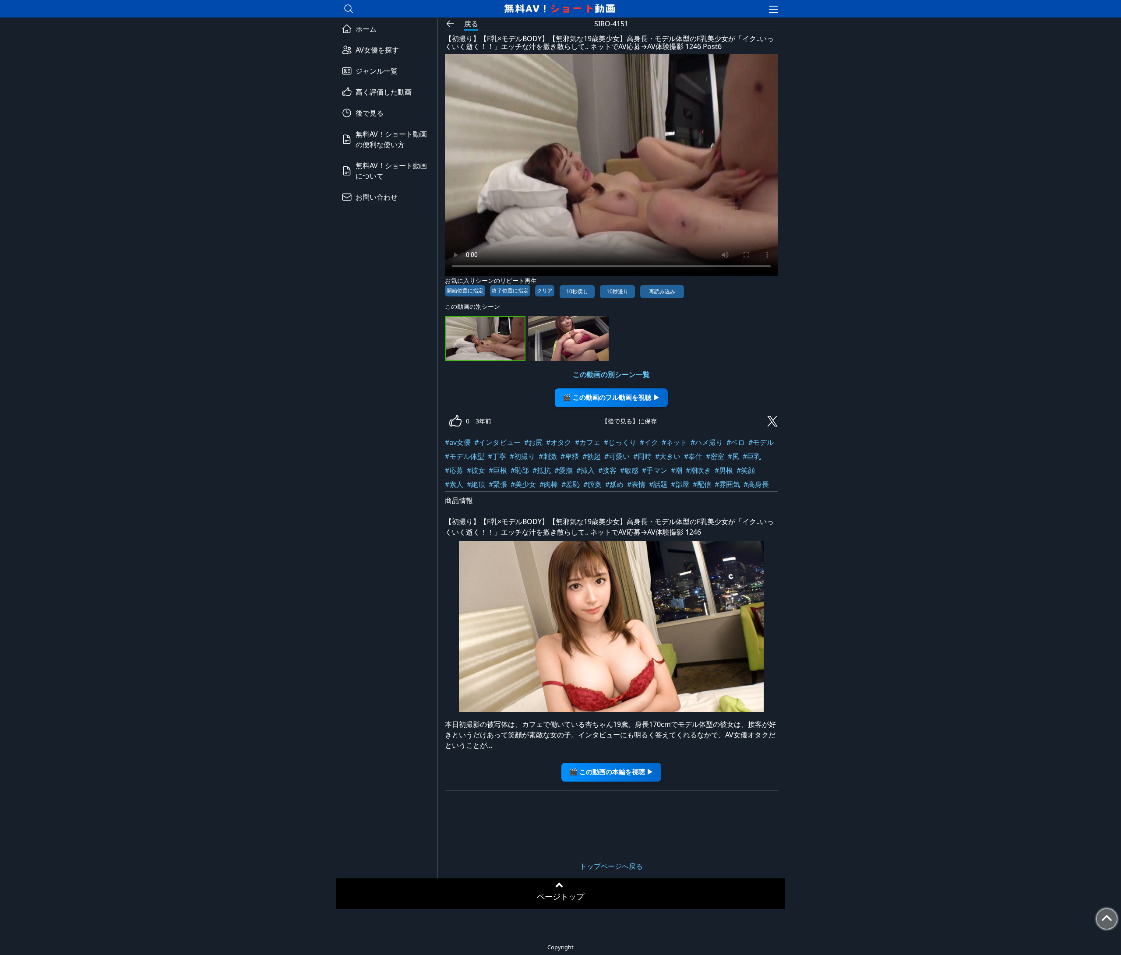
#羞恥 (570, 484)
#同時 (642, 456)
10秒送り (617, 291)
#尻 (733, 456)
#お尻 (533, 442)
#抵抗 (541, 470)
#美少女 (523, 484)
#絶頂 (476, 484)
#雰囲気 (727, 484)
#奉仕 (693, 456)
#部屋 (680, 484)
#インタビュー (497, 442)
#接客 (607, 470)
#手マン (654, 470)
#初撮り (522, 456)
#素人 (454, 484)
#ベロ (735, 442)
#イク (649, 442)
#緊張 (498, 484)
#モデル (761, 442)
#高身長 (756, 484)
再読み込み (662, 291)
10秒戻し (577, 291)
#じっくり (620, 442)
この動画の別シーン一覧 (611, 374)
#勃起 (591, 456)
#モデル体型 (464, 456)
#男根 (724, 470)
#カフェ (587, 442)
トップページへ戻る (611, 866)
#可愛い (617, 456)
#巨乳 (752, 456)
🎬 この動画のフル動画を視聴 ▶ (611, 397)
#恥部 (520, 470)
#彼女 (476, 470)
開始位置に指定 (465, 290)
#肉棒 (548, 484)
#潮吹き (698, 470)
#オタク (558, 442)
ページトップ (560, 896)
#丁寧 (497, 456)
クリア (545, 290)
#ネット (674, 442)
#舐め (614, 484)
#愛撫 (563, 470)
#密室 (715, 456)
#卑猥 (569, 456)
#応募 (454, 470)
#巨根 (498, 470)
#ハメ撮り (707, 442)
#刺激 (548, 456)
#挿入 (585, 470)
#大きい (667, 456)
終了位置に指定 (510, 290)
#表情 (636, 484)
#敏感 (629, 470)
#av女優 (458, 442)
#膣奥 (592, 484)
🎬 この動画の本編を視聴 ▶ (611, 771)
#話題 (658, 484)
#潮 (676, 470)
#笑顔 (746, 470)
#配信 (702, 484)
